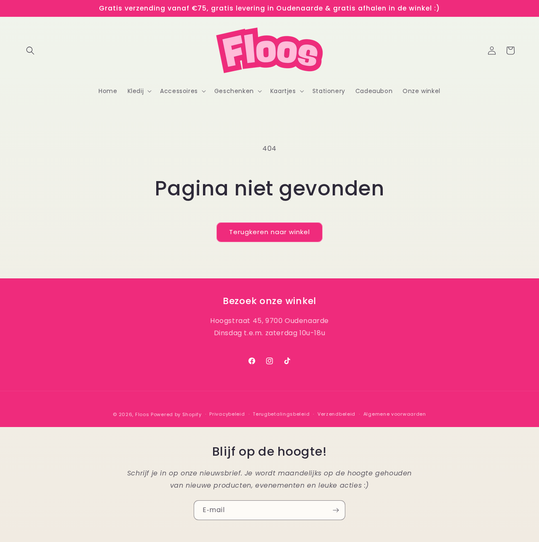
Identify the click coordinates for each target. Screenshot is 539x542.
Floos (142, 414)
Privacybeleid (227, 414)
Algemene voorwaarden (394, 414)
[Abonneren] (335, 510)
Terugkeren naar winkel (269, 231)
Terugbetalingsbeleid (281, 414)
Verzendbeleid (336, 414)
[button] (30, 50)
